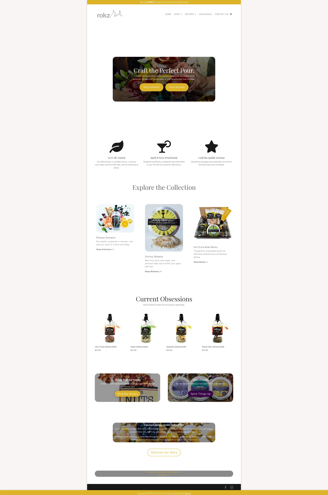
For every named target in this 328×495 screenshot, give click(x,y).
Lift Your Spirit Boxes (206, 247)
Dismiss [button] (188, 493)
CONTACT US (164, 475)
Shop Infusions (151, 87)
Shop (177, 14)
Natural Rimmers (154, 256)
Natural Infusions (106, 237)
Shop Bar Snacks (127, 393)
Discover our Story (164, 452)
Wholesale (205, 14)
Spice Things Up (201, 393)
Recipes (189, 14)
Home (168, 14)
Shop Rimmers (177, 87)
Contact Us (221, 14)
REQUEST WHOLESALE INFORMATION (164, 472)
